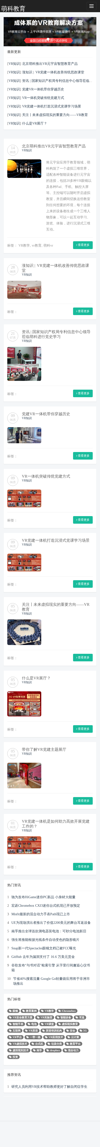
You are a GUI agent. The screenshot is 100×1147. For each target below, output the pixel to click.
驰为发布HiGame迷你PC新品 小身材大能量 (43, 897)
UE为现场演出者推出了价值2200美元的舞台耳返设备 (51, 922)
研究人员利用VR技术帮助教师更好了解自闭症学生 (49, 1086)
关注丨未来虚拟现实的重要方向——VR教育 (55, 114)
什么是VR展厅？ (34, 123)
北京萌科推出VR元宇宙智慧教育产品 (50, 63)
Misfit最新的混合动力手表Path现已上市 (40, 914)
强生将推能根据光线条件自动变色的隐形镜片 (45, 939)
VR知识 (14, 63)
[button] (10, 31)
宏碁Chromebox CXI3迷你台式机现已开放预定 (45, 905)
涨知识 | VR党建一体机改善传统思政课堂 (53, 72)
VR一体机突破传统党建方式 (43, 97)
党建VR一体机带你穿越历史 (43, 89)
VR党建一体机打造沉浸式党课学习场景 (51, 106)
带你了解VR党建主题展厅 (44, 749)
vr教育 (37, 245)
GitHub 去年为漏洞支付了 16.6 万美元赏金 (43, 956)
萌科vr (48, 245)
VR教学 (24, 245)
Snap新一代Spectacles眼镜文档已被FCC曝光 (43, 948)
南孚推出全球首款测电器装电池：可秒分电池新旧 (48, 931)
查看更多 (83, 244)
